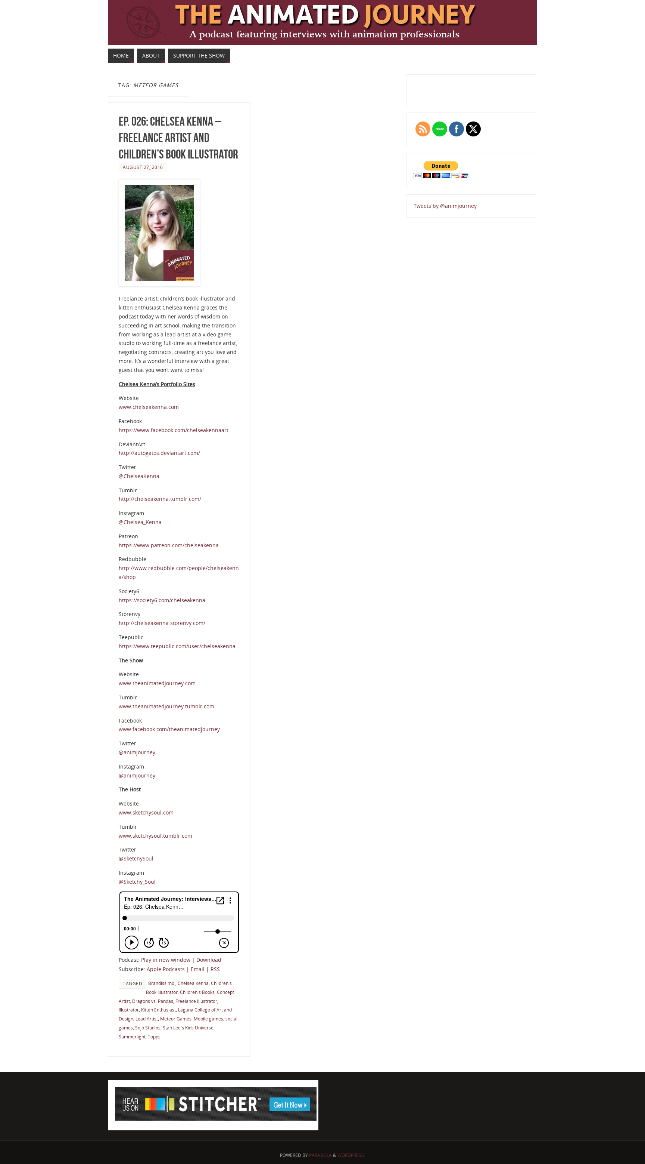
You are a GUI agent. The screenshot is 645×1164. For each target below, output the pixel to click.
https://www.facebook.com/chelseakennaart (173, 430)
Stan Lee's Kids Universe (188, 1028)
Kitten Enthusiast (158, 1010)
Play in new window (165, 959)
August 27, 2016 (143, 167)
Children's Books (197, 992)
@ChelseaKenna (139, 476)
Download (208, 959)
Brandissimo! (161, 983)
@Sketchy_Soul (137, 881)
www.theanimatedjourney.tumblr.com (166, 706)
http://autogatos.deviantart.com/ (159, 452)
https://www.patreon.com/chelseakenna (169, 545)
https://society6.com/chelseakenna (162, 600)
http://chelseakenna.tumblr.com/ (160, 498)
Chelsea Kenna (193, 983)
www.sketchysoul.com (146, 812)
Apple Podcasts (166, 969)
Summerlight (132, 1037)
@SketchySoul (136, 858)
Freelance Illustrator (196, 1001)
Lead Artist (146, 1019)
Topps (154, 1037)
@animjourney (137, 752)
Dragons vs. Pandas (152, 1001)
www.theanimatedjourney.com (157, 683)
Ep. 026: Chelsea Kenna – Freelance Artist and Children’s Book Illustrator (178, 137)
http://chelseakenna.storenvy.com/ (162, 622)
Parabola (320, 1155)
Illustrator (129, 1010)
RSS (215, 969)
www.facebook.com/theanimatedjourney (169, 729)
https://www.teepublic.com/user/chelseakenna (177, 646)
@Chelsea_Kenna (140, 522)
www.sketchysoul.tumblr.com (155, 835)
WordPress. (351, 1155)
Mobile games (208, 1019)
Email (198, 969)
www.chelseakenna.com (149, 406)
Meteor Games (175, 1019)
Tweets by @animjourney (445, 205)
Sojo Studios (148, 1028)
